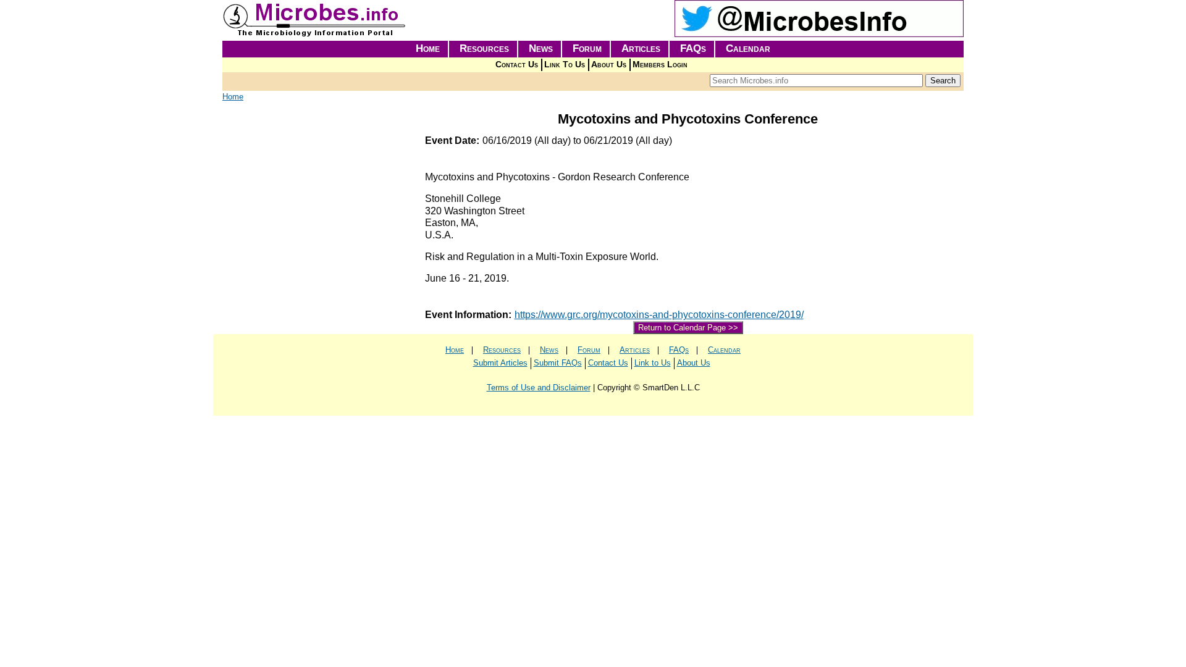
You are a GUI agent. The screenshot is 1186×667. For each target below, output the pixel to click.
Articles (640, 48)
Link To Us (564, 64)
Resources (484, 48)
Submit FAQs (558, 362)
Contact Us (516, 64)
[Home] (315, 34)
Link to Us (652, 362)
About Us (608, 64)
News (541, 48)
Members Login (660, 64)
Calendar (748, 48)
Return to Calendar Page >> (688, 327)
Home (428, 48)
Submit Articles (500, 362)
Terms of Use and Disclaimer (539, 387)
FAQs (693, 48)
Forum (587, 48)
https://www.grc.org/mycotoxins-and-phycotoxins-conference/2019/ (659, 314)
